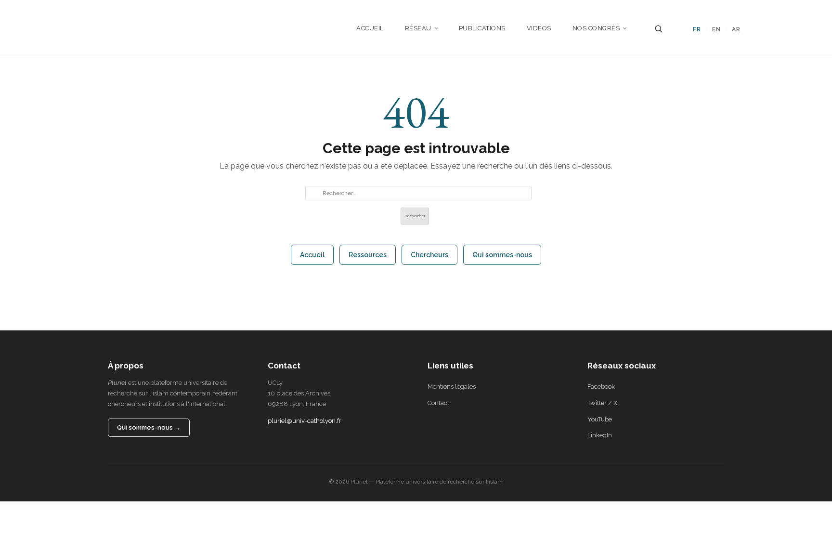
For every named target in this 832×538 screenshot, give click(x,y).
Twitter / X (602, 403)
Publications (482, 28)
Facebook (601, 386)
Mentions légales (452, 386)
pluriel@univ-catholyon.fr (304, 420)
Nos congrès (596, 28)
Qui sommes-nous (502, 255)
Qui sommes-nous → (149, 427)
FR (697, 29)
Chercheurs (429, 255)
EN (716, 29)
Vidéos (539, 28)
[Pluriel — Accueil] (105, 28)
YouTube (599, 419)
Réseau (418, 28)
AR (736, 29)
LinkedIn (599, 435)
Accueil (370, 28)
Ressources (368, 255)
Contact (438, 403)
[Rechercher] (658, 28)
